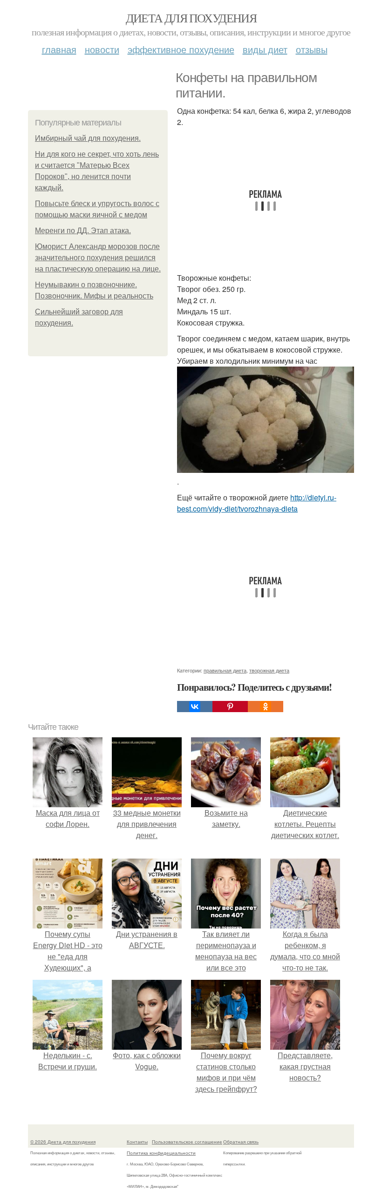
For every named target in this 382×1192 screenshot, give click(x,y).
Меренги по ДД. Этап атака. (83, 231)
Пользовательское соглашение (187, 1141)
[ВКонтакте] (194, 706)
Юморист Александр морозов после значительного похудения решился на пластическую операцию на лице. (98, 258)
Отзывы (311, 49)
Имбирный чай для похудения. (88, 138)
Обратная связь (241, 1141)
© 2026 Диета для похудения (63, 1141)
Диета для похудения (191, 18)
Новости (102, 49)
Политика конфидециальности (161, 1153)
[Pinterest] (230, 706)
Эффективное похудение (181, 49)
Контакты (137, 1141)
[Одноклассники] (265, 706)
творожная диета (269, 670)
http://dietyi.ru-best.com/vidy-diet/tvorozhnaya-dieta (256, 503)
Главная (59, 49)
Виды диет (265, 49)
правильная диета (225, 670)
